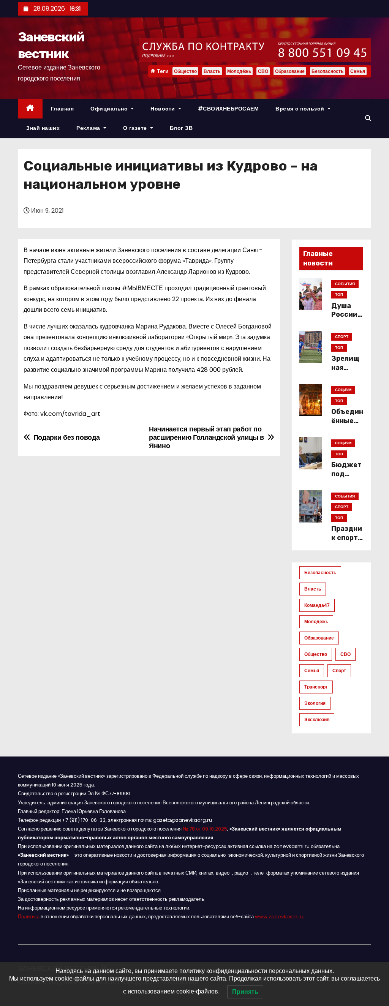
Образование (290, 71)
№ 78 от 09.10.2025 (205, 828)
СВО (263, 71)
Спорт (339, 670)
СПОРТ (341, 337)
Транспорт (316, 687)
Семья (357, 71)
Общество (185, 71)
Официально (110, 108)
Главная (62, 108)
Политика (29, 916)
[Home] (30, 108)
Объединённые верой (347, 420)
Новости (163, 108)
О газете (136, 128)
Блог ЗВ (181, 128)
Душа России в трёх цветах (347, 319)
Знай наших (43, 128)
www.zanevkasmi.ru (280, 916)
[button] (368, 118)
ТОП (339, 294)
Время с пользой (300, 108)
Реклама (89, 128)
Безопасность (327, 71)
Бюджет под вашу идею (346, 478)
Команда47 (317, 605)
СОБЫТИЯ (345, 284)
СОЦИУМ (343, 390)
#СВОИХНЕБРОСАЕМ (228, 108)
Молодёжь (239, 71)
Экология (315, 703)
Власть (212, 71)
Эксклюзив (316, 719)
